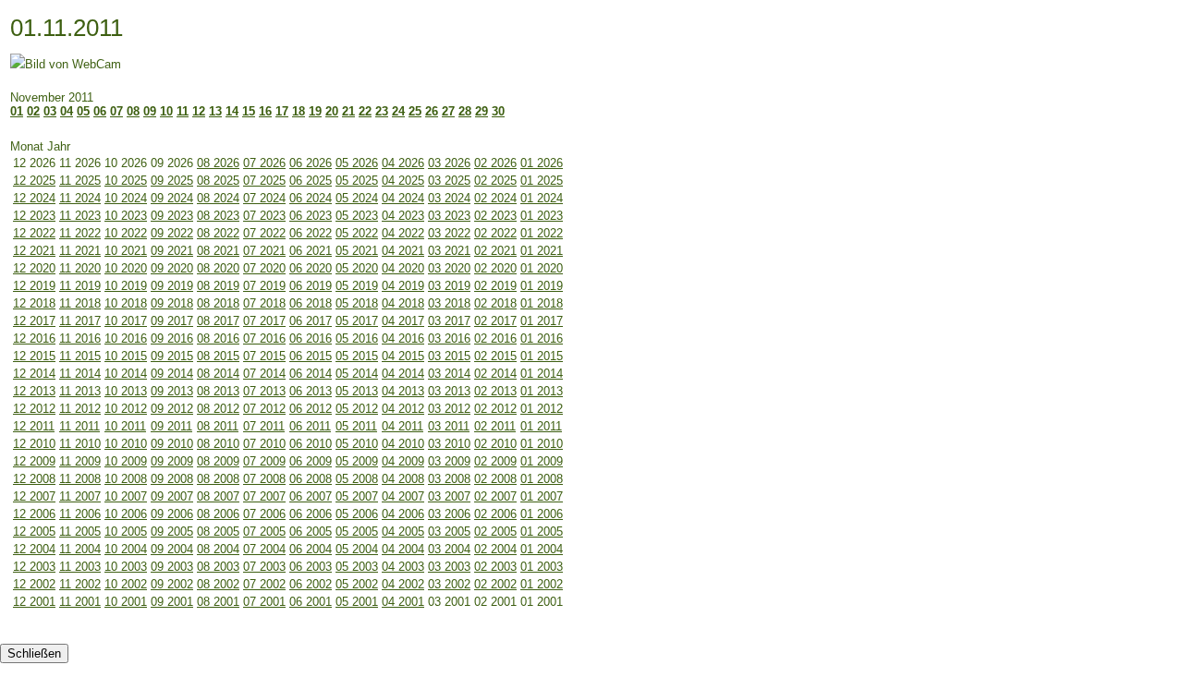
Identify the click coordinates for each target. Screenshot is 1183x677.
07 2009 (264, 461)
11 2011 (79, 426)
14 (232, 111)
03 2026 (449, 163)
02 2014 (495, 374)
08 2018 (218, 303)
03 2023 (449, 216)
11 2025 (80, 180)
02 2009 (495, 461)
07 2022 (264, 233)
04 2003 (403, 567)
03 (49, 111)
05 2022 (356, 233)
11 (183, 111)
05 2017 (356, 321)
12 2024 (34, 198)
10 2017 (125, 321)
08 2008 (218, 479)
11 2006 (80, 514)
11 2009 (80, 461)
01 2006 (541, 514)
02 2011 (495, 426)
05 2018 (356, 303)
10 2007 (125, 496)
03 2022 (449, 233)
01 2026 (541, 163)
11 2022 (80, 233)
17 (281, 111)
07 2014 (264, 374)
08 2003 (218, 567)
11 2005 (80, 531)
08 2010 (218, 444)
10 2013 (125, 391)
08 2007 (218, 496)
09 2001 (172, 602)
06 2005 (310, 531)
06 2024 (310, 198)
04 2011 (402, 426)
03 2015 (449, 356)
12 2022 (34, 233)
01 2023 (541, 216)
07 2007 (264, 496)
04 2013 (403, 391)
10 (166, 111)
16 (265, 111)
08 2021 (218, 251)
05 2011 (356, 426)
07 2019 (264, 286)
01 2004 (541, 549)
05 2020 (356, 268)
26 (431, 111)
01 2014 (541, 374)
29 (481, 111)
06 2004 (310, 549)
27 (448, 111)
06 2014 (310, 374)
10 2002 (125, 584)
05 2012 (356, 409)
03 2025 (449, 180)
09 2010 (172, 444)
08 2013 (218, 391)
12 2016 (34, 338)
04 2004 (403, 549)
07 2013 (264, 391)
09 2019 (172, 286)
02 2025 (495, 180)
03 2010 (449, 444)
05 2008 (356, 479)
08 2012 (218, 409)
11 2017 (80, 321)
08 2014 (218, 374)
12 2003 (34, 567)
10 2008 (125, 479)
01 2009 (541, 461)
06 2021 (310, 251)
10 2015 (125, 356)
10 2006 (125, 514)
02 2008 (495, 479)
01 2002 (541, 584)
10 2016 (125, 338)
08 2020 (218, 268)
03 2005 (449, 531)
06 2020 (310, 268)
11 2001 (80, 602)
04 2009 (403, 461)
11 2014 (80, 374)
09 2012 (172, 409)
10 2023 (125, 216)
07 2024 (264, 198)
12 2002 (34, 584)
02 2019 (495, 286)
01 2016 (541, 338)
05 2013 (356, 391)
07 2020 (264, 268)
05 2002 (356, 584)
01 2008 (541, 479)
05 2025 (356, 180)
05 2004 (356, 549)
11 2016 (80, 338)
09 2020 (172, 268)
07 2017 (264, 321)
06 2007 (310, 496)
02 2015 (495, 356)
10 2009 (125, 461)
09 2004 (172, 549)
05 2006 (356, 514)
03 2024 (449, 198)
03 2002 (449, 584)
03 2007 (449, 496)
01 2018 (541, 303)
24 (398, 111)
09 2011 (171, 426)
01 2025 (541, 180)
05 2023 (356, 216)
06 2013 (310, 391)
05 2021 (356, 251)
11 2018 (80, 303)
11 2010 (80, 444)
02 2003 (495, 567)
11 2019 (80, 286)
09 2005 (172, 531)
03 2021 (449, 251)
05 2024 (356, 198)
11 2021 (80, 251)
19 (315, 111)
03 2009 (449, 461)
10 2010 (125, 444)
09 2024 (172, 198)
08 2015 (218, 356)
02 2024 (495, 198)
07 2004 (264, 549)
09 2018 (172, 303)
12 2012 (34, 409)
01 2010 (541, 444)
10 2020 (125, 268)
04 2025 (403, 180)
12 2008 (34, 479)
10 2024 (125, 198)
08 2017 (218, 321)
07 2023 (264, 216)
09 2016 (172, 338)
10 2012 (125, 409)
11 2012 (80, 409)
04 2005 (403, 531)
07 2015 (264, 356)
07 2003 (264, 567)
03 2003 (449, 567)
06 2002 (310, 584)
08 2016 (218, 338)
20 (331, 111)
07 (116, 111)
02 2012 (495, 409)
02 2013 (495, 391)
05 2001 (356, 602)
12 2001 (34, 602)
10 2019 (125, 286)
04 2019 (403, 286)
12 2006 (34, 514)
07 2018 (264, 303)
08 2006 (218, 514)
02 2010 (495, 444)
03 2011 (449, 426)
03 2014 (449, 374)
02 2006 (495, 514)
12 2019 (34, 286)
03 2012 (449, 409)
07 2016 (264, 338)
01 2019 (541, 286)
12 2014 (34, 374)
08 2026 (218, 163)
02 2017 (495, 321)
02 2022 (495, 233)
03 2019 (449, 286)
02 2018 (495, 303)
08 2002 (218, 584)
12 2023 (34, 216)
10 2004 (125, 549)
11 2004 (80, 549)
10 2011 (125, 426)
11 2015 (80, 356)
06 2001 (310, 602)
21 (348, 111)
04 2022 (403, 233)
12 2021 (34, 251)
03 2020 (449, 268)
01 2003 (541, 567)
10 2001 (125, 602)
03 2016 (449, 338)
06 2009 (310, 461)
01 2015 (541, 356)
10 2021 (125, 251)
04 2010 (403, 444)
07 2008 (264, 479)
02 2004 (495, 549)
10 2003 (125, 567)
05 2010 (356, 444)
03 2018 (449, 303)
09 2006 (172, 514)
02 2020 (495, 268)
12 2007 (34, 496)
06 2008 (310, 479)
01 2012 (541, 409)
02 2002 (495, 584)
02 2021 (495, 251)
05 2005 (356, 531)
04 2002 (403, 584)
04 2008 (403, 479)
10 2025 (125, 180)
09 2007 (172, 496)
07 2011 (264, 426)
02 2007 (495, 496)
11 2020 (80, 268)
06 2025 (310, 180)
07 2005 (264, 531)
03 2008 (449, 479)
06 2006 (310, 514)
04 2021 (403, 251)
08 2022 (218, 233)
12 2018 (34, 303)
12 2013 (34, 391)
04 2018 (403, 303)
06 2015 (310, 356)
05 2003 (356, 567)
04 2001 (403, 602)
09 (149, 111)
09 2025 (172, 180)
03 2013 (449, 391)
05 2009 (356, 461)
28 (464, 111)
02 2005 (495, 531)
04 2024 (403, 198)
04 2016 (403, 338)
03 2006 (449, 514)
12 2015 (34, 356)
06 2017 (310, 321)
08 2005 (218, 531)
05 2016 (356, 338)
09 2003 (172, 567)
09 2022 (172, 233)
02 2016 (495, 338)
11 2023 (80, 216)
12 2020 (34, 268)
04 (66, 111)
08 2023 (218, 216)
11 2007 (80, 496)
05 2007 (356, 496)
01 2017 (541, 321)
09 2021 (172, 251)
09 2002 (172, 584)
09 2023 (172, 216)
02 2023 (495, 216)
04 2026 (403, 163)
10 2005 (125, 531)
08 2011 (217, 426)
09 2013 (172, 391)
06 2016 (310, 338)
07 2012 (264, 409)
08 (133, 111)
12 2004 (34, 549)
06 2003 (310, 567)
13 (215, 111)
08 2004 (218, 549)
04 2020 (403, 268)
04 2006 (403, 514)
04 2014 (403, 374)
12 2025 (34, 180)
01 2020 (541, 268)
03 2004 (449, 549)
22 (365, 111)
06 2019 (310, 286)
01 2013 (541, 391)
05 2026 (356, 163)
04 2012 (403, 409)
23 (381, 111)
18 (298, 111)
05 (83, 111)
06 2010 (310, 444)
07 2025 (264, 180)
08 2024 (218, 198)
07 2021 (264, 251)
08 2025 (218, 180)
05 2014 (356, 374)
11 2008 (80, 479)
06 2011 (310, 426)
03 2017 (449, 321)
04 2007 (403, 496)
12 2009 (34, 461)
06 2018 (310, 303)
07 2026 (264, 163)
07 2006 (264, 514)
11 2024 (80, 198)
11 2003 (80, 567)
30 (498, 111)
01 (16, 111)
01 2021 (541, 251)
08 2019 (218, 286)
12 (198, 111)
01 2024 (541, 198)
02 (33, 111)
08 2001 (218, 602)
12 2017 (34, 321)
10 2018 (125, 303)
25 (415, 111)
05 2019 (356, 286)
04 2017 (403, 321)
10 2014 (125, 374)
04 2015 (403, 356)
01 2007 (541, 496)
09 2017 (172, 321)
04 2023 (403, 216)
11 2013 (80, 391)
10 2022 (125, 233)
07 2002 (264, 584)
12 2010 (34, 444)
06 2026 (310, 163)
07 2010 (264, 444)
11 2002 (80, 584)
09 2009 (172, 461)
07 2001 (264, 602)
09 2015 (172, 356)
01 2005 (541, 531)
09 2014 (172, 374)
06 (99, 111)
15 (248, 111)
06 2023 (310, 216)
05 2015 (356, 356)
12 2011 (34, 426)
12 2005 (34, 531)
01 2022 (541, 233)
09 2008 (172, 479)
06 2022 (310, 233)
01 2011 (541, 426)
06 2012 (310, 409)
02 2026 (495, 163)
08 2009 (218, 461)
